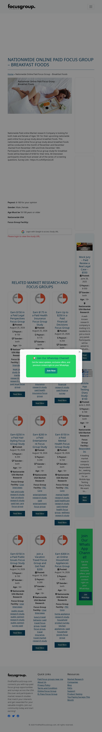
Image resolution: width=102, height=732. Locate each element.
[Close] (79, 351)
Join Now (51, 371)
